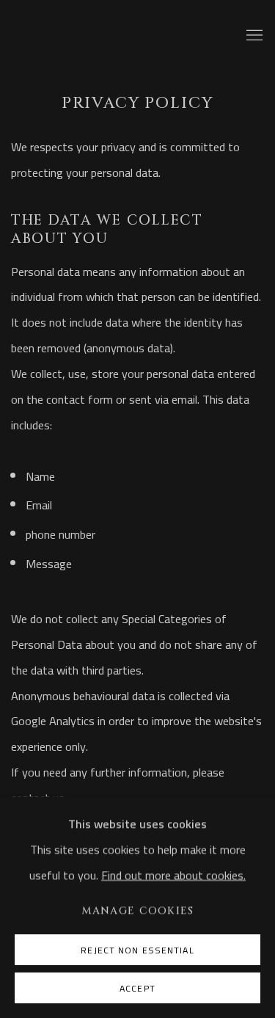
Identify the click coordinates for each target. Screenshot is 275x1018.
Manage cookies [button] (137, 910)
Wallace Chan (123, 36)
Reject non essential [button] (137, 950)
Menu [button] (253, 36)
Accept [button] (137, 988)
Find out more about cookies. (173, 875)
